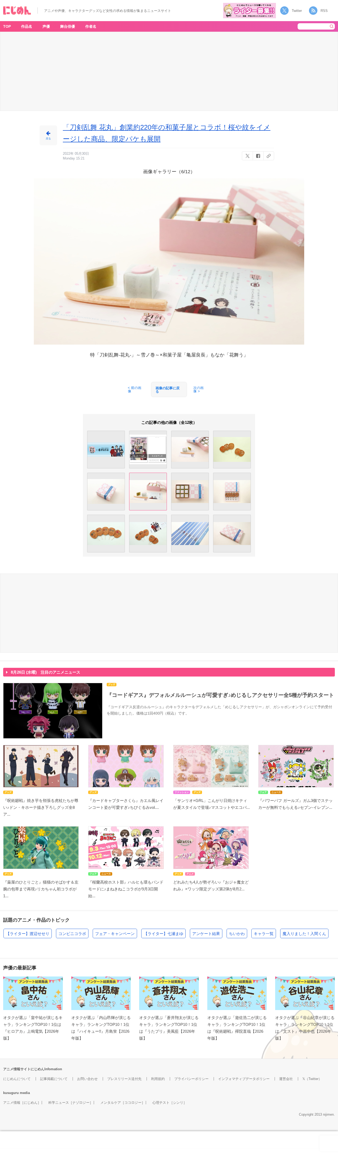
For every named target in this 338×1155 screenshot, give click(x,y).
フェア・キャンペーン (115, 933)
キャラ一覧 (264, 933)
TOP (7, 26)
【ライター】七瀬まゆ (163, 933)
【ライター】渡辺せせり (27, 933)
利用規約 (158, 1079)
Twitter (297, 10)
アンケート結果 (206, 933)
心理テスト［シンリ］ (169, 1103)
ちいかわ (237, 933)
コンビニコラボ (72, 933)
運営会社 (286, 1079)
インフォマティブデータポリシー (244, 1079)
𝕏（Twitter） (312, 1079)
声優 (46, 26)
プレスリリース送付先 (124, 1079)
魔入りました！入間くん (304, 933)
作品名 (26, 26)
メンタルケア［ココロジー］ (122, 1103)
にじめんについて (17, 1079)
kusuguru (11, 1093)
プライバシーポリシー (191, 1079)
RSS (324, 10)
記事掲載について (54, 1079)
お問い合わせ (87, 1079)
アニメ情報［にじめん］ (22, 1103)
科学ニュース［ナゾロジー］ (70, 1103)
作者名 (90, 26)
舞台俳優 (67, 26)
